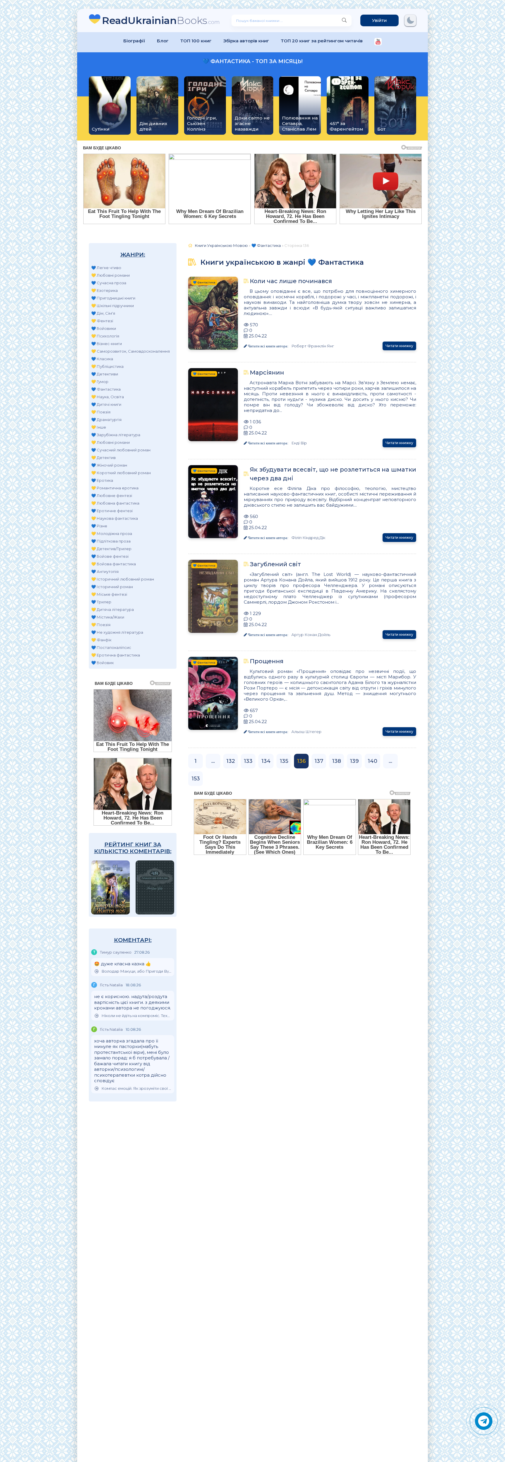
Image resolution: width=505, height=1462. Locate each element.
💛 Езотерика (104, 290)
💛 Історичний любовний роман (122, 579)
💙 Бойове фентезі (110, 556)
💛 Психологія (105, 336)
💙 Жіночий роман (109, 465)
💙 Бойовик (102, 662)
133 (248, 761)
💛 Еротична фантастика (115, 655)
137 (318, 761)
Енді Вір (299, 443)
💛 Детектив (103, 457)
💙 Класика (102, 358)
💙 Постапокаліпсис (111, 647)
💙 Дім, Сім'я (103, 313)
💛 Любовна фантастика (115, 503)
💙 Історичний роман (112, 586)
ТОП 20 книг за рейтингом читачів (322, 41)
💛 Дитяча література (112, 609)
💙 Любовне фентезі (111, 495)
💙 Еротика (102, 480)
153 (195, 778)
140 (372, 761)
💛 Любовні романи (110, 275)
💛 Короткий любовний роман (121, 472)
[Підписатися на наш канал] (378, 42)
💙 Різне (99, 526)
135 (284, 761)
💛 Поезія (100, 412)
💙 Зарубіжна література (115, 434)
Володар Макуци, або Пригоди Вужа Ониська (136, 971)
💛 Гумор (99, 381)
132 (230, 761)
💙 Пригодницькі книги (113, 298)
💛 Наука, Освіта (107, 396)
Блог (163, 41)
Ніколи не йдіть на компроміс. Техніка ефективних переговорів (136, 1016)
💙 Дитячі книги (106, 404)
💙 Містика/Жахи (107, 617)
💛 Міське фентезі (109, 594)
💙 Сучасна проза (108, 282)
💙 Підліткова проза (111, 541)
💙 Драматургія (106, 419)
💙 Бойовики (103, 328)
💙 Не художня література (117, 632)
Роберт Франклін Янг (312, 346)
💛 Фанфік (101, 640)
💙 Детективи (104, 374)
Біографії (134, 41)
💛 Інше (98, 427)
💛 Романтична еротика (115, 488)
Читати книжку (399, 346)
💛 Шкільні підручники (112, 305)
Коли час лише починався (291, 281)
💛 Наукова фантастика (114, 518)
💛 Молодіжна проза (111, 533)
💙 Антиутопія (105, 571)
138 (336, 761)
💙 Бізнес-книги (106, 343)
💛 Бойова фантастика (113, 564)
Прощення (266, 661)
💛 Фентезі (102, 320)
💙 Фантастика (106, 389)
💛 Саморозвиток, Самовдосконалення (130, 351)
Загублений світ (275, 564)
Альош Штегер (306, 731)
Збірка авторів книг (246, 41)
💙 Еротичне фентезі (112, 510)
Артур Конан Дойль (310, 634)
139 (354, 761)
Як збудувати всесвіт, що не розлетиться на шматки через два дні (333, 474)
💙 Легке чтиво (106, 267)
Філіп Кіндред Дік (308, 537)
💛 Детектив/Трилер (111, 548)
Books (161, 20)
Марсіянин (267, 372)
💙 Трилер (101, 602)
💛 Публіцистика (107, 366)
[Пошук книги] (344, 20)
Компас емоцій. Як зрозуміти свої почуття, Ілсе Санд (136, 1088)
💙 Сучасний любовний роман (121, 450)
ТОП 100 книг (196, 41)
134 (266, 761)
